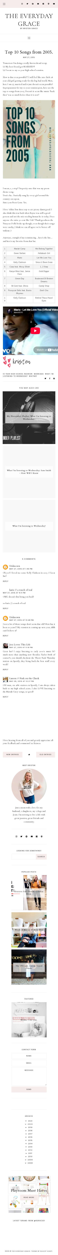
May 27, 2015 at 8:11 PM (14, 593)
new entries (12, 755)
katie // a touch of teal (20, 590)
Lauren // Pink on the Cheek (24, 678)
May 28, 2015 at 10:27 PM (21, 681)
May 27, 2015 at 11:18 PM (21, 647)
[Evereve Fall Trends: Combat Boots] (29, 909)
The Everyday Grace (29, 20)
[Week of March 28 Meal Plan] (29, 947)
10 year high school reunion (18, 374)
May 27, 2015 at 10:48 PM (21, 620)
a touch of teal (19, 603)
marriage (39, 374)
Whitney (33, 376)
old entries (46, 755)
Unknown (14, 566)
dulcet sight (46, 1251)
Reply (5, 581)
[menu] (4, 4)
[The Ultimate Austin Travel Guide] (29, 984)
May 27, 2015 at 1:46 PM (21, 569)
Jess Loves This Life (19, 644)
